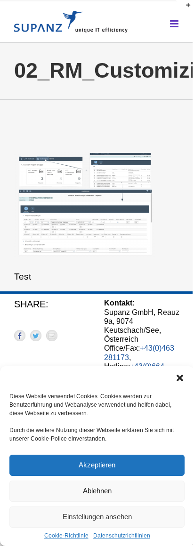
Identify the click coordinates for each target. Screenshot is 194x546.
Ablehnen (97, 491)
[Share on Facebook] (19, 335)
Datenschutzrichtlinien (121, 535)
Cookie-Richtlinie (66, 535)
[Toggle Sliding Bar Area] (184, 8)
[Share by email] (51, 335)
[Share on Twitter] (35, 335)
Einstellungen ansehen (97, 517)
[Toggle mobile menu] (175, 24)
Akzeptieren (97, 465)
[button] (180, 378)
